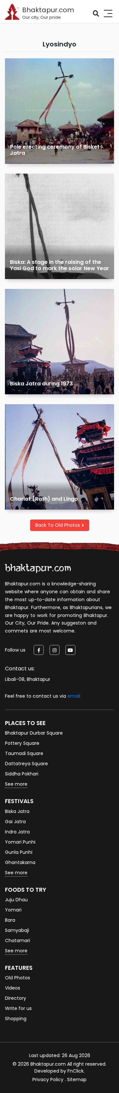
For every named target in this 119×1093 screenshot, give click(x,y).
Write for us (18, 1008)
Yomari (13, 910)
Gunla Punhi (18, 852)
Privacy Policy (47, 1079)
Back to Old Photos (57, 525)
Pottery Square (22, 743)
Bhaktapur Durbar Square (34, 733)
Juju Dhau (16, 899)
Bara (10, 920)
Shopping (15, 1018)
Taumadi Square (24, 753)
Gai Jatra (15, 821)
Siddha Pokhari (21, 774)
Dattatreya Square (26, 763)
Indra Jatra (17, 831)
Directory (15, 998)
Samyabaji (17, 930)
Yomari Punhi (20, 842)
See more (16, 784)
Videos (12, 988)
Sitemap (77, 1079)
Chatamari (17, 940)
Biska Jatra (17, 811)
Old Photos (17, 977)
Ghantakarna (20, 862)
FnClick (75, 1071)
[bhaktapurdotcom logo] (38, 568)
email (73, 696)
